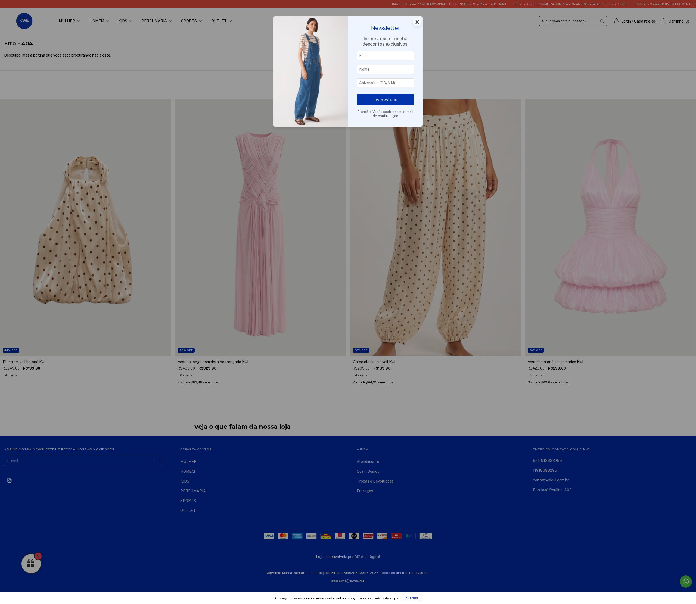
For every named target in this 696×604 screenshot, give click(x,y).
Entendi (412, 598)
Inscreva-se (385, 99)
